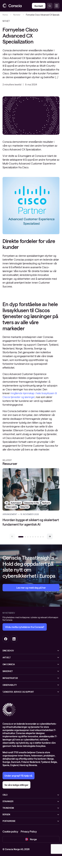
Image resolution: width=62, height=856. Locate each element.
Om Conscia (9, 664)
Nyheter (16, 15)
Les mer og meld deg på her (31, 587)
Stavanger (8, 801)
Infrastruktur (10, 678)
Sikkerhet (8, 671)
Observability (10, 685)
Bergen (6, 814)
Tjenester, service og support (18, 692)
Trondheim (8, 808)
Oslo (5, 795)
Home (5, 15)
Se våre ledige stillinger (16, 784)
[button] (50, 536)
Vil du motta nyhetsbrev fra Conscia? (24, 626)
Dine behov (8, 650)
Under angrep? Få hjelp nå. (18, 775)
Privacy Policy (29, 831)
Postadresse (9, 821)
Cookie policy (10, 831)
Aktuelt (7, 657)
